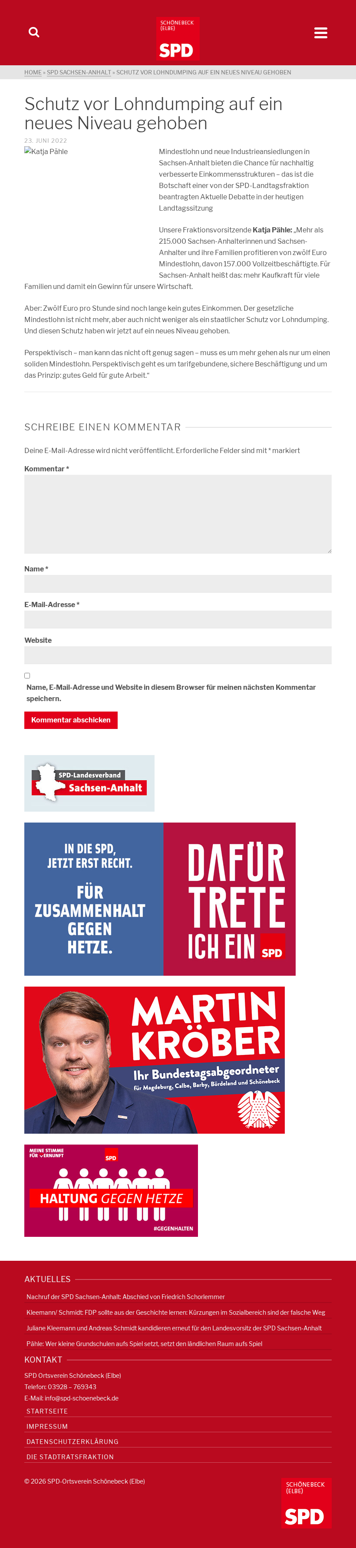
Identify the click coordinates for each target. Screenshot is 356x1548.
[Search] (33, 32)
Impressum (47, 1426)
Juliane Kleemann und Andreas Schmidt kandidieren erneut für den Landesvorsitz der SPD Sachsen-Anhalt (174, 1328)
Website (38, 640)
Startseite (47, 1411)
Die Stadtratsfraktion (70, 1457)
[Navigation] (321, 32)
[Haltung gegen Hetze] (111, 1190)
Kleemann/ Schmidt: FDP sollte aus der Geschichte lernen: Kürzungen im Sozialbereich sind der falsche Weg (175, 1312)
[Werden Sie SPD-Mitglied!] (160, 898)
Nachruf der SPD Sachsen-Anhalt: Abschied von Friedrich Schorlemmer (125, 1296)
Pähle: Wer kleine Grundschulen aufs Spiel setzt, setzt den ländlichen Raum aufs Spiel (144, 1343)
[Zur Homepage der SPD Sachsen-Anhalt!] (89, 783)
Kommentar (46, 469)
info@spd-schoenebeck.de (82, 1398)
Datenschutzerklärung (72, 1441)
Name (36, 569)
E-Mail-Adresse (51, 605)
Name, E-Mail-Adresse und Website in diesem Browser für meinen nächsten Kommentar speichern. (171, 693)
